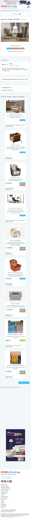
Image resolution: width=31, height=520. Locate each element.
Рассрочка (3, 499)
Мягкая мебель (8, 10)
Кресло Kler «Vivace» (16, 114)
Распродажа (3, 493)
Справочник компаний (5, 489)
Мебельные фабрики (5, 487)
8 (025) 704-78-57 (9, 346)
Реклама (2, 502)
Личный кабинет (4, 498)
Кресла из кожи (15, 387)
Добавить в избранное (16, 45)
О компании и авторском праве (7, 511)
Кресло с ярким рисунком (15, 272)
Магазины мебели (4, 486)
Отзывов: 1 (17, 65)
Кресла (13, 10)
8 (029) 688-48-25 (9, 284)
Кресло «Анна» (15, 177)
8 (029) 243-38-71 (9, 189)
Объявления (3, 504)
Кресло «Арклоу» (15, 303)
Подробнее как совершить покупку (7, 516)
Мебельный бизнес (4, 496)
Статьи (2, 495)
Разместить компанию (6, 477)
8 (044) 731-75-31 (9, 377)
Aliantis (11, 63)
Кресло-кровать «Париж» (15, 334)
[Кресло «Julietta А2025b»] (15, 41)
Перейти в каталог (24, 382)
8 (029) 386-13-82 (9, 254)
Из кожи (17, 10)
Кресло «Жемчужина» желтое (15, 365)
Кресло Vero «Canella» (15, 208)
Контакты (3, 507)
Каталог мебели (4, 484)
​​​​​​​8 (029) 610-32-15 (9, 158)
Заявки (2, 501)
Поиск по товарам (4, 490)
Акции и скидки (4, 492)
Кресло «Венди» (15, 145)
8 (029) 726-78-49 (9, 126)
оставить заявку (24, 79)
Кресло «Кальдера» (15, 240)
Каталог (2, 10)
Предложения (3, 505)
